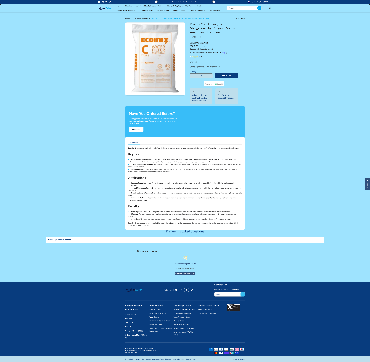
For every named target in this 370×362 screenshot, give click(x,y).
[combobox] (244, 8)
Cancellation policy (178, 359)
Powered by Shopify (238, 359)
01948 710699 (137, 331)
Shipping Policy (191, 359)
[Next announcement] (213, 1)
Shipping (193, 49)
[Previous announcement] (156, 1)
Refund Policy (140, 359)
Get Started (136, 129)
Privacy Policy (129, 359)
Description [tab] (134, 142)
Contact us (219, 284)
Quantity (193, 72)
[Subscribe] (242, 294)
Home (127, 18)
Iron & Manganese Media (141, 18)
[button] (128, 6)
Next (243, 18)
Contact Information (152, 359)
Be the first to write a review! (185, 273)
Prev (237, 18)
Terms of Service (165, 359)
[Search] (259, 8)
